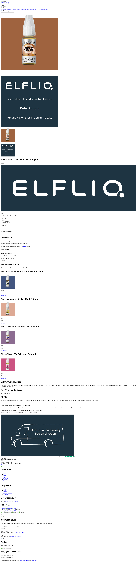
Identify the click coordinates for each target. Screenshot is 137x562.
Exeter (4, 473)
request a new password (15, 536)
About (4, 490)
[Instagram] (3, 508)
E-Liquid (10, 9)
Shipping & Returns (7, 493)
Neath (4, 475)
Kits (22, 9)
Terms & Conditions (5, 510)
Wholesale (5, 494)
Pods (27, 9)
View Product (4, 295)
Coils (29, 9)
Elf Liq (25, 246)
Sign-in (2, 528)
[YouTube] (14, 508)
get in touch (16, 501)
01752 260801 (8, 501)
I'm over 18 (3, 557)
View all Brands (4, 464)
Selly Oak (5, 478)
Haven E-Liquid (4, 9)
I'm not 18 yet (9, 557)
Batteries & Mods (35, 9)
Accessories (41, 9)
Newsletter (5, 491)
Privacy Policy (13, 510)
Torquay (5, 480)
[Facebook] (9, 508)
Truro (4, 482)
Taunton (5, 479)
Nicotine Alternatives (16, 9)
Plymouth (5, 477)
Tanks (24, 9)
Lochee (5, 474)
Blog (4, 489)
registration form (20, 532)
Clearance (46, 9)
